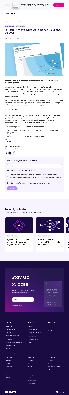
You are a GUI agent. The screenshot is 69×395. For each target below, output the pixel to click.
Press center (9, 366)
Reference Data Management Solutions (15, 342)
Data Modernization (33, 339)
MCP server (8, 348)
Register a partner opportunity (55, 366)
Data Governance (32, 329)
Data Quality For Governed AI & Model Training (35, 333)
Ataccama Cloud (10, 354)
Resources (8, 21)
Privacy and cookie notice (12, 369)
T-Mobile (50, 331)
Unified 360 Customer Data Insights (35, 325)
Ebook (29, 377)
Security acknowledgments (13, 372)
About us (8, 360)
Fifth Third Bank (52, 325)
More (49, 333)
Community (51, 360)
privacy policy (28, 182)
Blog (29, 363)
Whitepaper (31, 375)
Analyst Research (17, 21)
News (29, 369)
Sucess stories (31, 372)
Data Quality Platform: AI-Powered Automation (14, 325)
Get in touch (51, 363)
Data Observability (10, 332)
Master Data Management (12, 335)
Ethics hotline (9, 375)
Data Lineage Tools (10, 329)
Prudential (50, 328)
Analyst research (32, 380)
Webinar (30, 366)
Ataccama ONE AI (10, 345)
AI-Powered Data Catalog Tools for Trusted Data (14, 338)
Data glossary (31, 383)
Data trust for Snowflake (12, 351)
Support (50, 369)
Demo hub (30, 360)
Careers (8, 363)
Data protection (32, 336)
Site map (8, 377)
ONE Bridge (30, 342)
